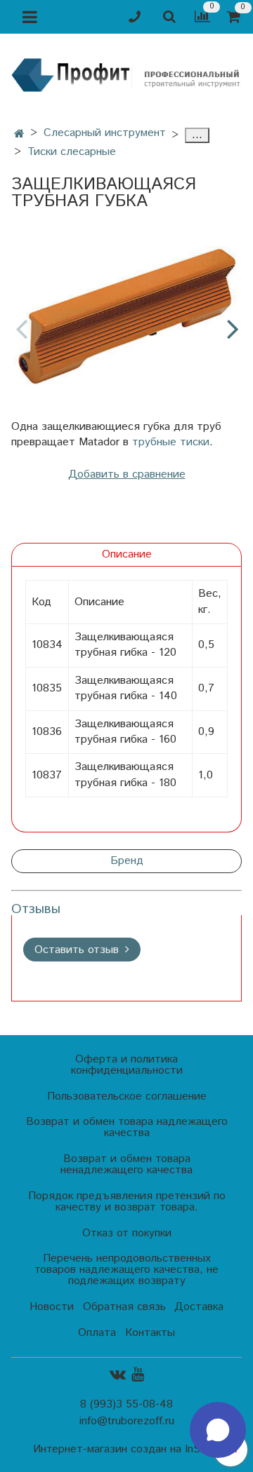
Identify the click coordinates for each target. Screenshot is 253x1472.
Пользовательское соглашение (127, 1096)
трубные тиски (170, 442)
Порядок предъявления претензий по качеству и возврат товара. (127, 1201)
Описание (127, 554)
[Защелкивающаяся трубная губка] (126, 317)
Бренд (126, 861)
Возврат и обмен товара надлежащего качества (127, 1127)
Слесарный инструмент (105, 133)
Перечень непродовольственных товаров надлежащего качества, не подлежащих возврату (126, 1269)
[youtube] (137, 1375)
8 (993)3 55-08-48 (126, 1404)
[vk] (118, 1375)
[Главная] (19, 134)
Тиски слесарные (71, 152)
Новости (52, 1307)
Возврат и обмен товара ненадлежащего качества (126, 1164)
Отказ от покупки (126, 1233)
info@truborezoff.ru (126, 1421)
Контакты (150, 1333)
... (197, 135)
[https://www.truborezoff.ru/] (126, 74)
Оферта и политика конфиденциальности (127, 1065)
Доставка (198, 1307)
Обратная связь (124, 1307)
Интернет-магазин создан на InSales (126, 1449)
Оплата (97, 1333)
